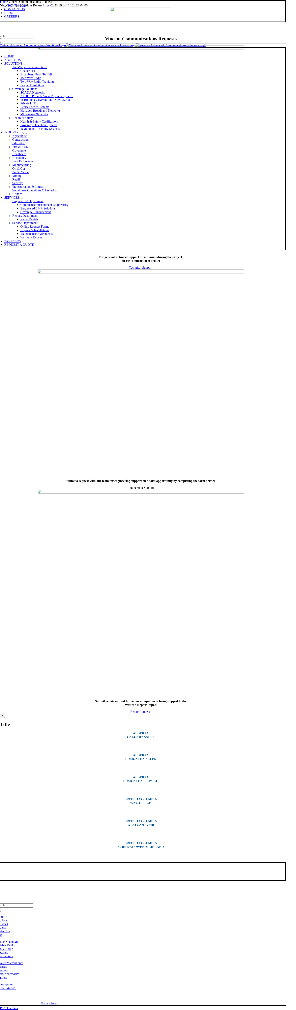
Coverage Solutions (24, 89)
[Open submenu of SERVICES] (21, 198)
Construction (20, 139)
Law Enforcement (23, 161)
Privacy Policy (49, 1003)
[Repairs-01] (141, 492)
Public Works (20, 172)
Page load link (9, 1008)
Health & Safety (22, 118)
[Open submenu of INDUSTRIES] (25, 133)
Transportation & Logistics (29, 186)
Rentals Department (24, 215)
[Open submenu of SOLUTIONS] (24, 64)
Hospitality (19, 157)
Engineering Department (27, 201)
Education (18, 143)
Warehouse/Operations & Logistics (34, 190)
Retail (16, 179)
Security (17, 183)
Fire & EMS (20, 147)
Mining (17, 175)
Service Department (24, 223)
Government (20, 150)
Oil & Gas (18, 168)
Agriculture (19, 136)
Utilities (17, 194)
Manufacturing (21, 165)
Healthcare (19, 154)
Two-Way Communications (29, 67)
